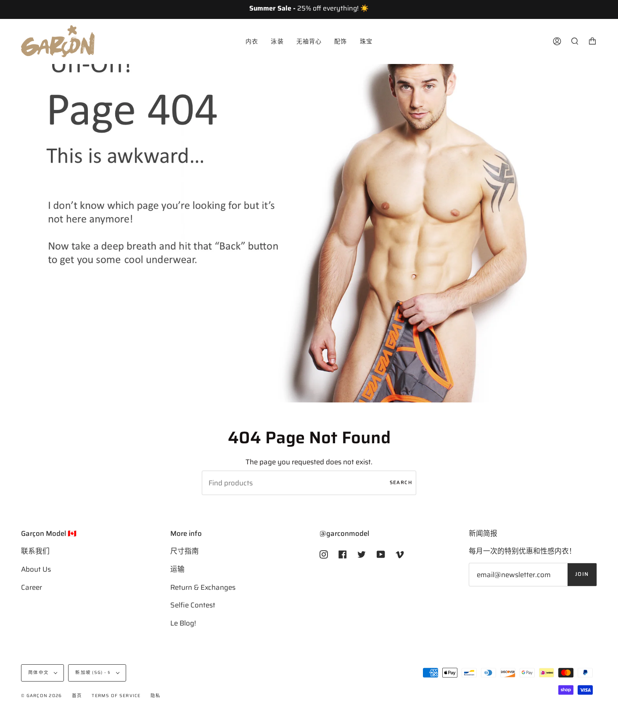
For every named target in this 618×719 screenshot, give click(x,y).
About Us (36, 569)
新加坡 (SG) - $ (93, 672)
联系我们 (35, 551)
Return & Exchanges (202, 587)
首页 (77, 695)
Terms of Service (116, 695)
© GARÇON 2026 (41, 695)
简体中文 (39, 672)
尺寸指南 (184, 551)
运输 (177, 569)
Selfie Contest (192, 604)
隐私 (156, 695)
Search (401, 482)
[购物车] (592, 41)
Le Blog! (183, 623)
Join (582, 574)
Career (31, 587)
